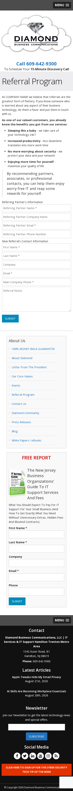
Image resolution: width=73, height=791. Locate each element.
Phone (13, 585)
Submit (10, 318)
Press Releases (21, 422)
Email (14, 571)
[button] (62, 5)
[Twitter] (25, 755)
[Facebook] (17, 755)
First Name (18, 528)
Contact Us (19, 404)
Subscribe (36, 736)
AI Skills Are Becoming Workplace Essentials (36, 691)
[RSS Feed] (56, 755)
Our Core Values (22, 376)
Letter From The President (29, 367)
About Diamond (22, 358)
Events (16, 385)
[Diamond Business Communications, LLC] (36, 33)
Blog (15, 431)
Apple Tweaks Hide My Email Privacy (36, 677)
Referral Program (23, 394)
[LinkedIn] (33, 755)
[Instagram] (48, 755)
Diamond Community (25, 413)
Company (15, 556)
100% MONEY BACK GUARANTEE (33, 349)
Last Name (18, 542)
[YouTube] (40, 755)
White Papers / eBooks (26, 440)
